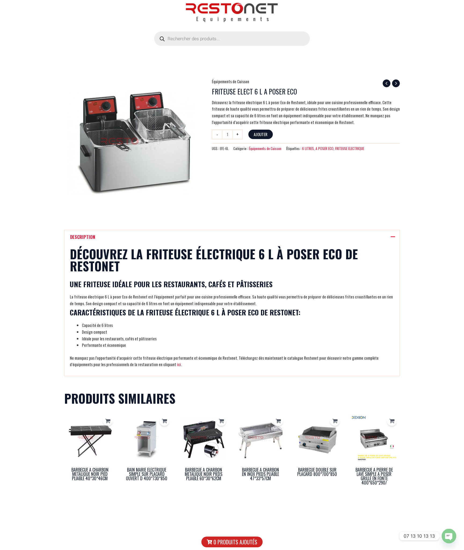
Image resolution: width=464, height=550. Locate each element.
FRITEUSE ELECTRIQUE (349, 148)
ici (179, 364)
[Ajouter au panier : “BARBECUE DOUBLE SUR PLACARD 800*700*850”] (335, 421)
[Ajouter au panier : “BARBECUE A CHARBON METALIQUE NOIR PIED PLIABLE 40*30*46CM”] (108, 421)
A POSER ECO (325, 148)
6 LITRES (308, 148)
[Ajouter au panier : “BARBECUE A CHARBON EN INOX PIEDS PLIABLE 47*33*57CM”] (278, 421)
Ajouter (260, 134)
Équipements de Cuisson (230, 81)
